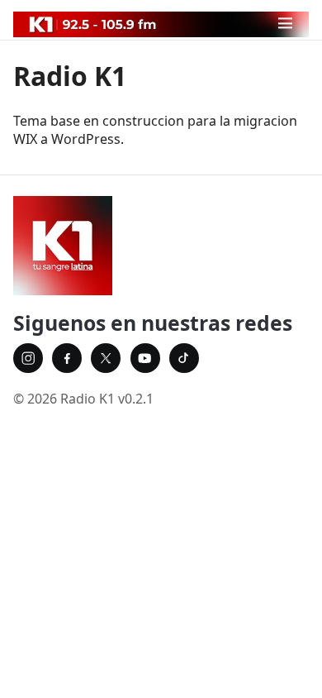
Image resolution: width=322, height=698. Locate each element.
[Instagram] (28, 358)
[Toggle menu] (285, 22)
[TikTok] (184, 358)
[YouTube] (145, 358)
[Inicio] (161, 245)
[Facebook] (67, 358)
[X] (106, 358)
